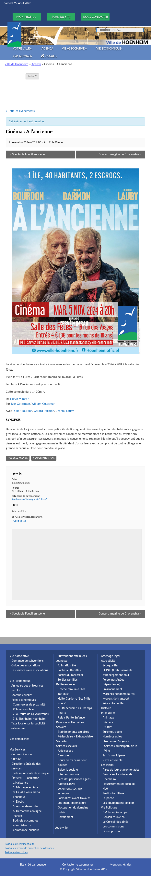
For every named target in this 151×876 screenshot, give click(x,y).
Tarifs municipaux (114, 755)
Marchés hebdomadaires (118, 694)
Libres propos (111, 831)
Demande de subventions (27, 660)
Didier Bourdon (22, 411)
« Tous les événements (20, 111)
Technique (62, 793)
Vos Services (22, 56)
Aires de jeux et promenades (121, 769)
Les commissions (113, 826)
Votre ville (21, 48)
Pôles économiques (23, 700)
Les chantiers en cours (72, 803)
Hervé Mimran (19, 399)
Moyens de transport (116, 698)
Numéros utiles (112, 736)
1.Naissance (20, 782)
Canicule (63, 755)
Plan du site (61, 17)
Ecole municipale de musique (30, 773)
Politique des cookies (16, 852)
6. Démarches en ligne (27, 811)
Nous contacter (95, 17)
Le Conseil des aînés (115, 822)
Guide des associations (25, 665)
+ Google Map (19, 521)
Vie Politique (109, 807)
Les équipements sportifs (118, 803)
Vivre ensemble (112, 760)
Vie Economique (108, 48)
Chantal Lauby (65, 411)
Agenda (47, 48)
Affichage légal (110, 656)
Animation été (67, 665)
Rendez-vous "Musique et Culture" (29, 499)
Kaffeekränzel (66, 784)
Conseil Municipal (114, 817)
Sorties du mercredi (70, 675)
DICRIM (107, 727)
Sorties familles (67, 679)
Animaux (108, 717)
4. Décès (18, 801)
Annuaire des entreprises (27, 685)
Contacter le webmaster (77, 864)
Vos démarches (19, 739)
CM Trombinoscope (115, 812)
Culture (16, 759)
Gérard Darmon (44, 411)
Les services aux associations (29, 670)
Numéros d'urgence (116, 741)
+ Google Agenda (18, 458)
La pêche (108, 798)
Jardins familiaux (113, 793)
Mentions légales (121, 864)
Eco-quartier (111, 665)
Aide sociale (65, 750)
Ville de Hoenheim (16, 64)
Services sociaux (66, 746)
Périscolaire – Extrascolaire (75, 736)
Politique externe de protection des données (29, 848)
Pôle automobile (23, 709)
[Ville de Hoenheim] (14, 34)
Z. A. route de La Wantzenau (31, 714)
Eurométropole (112, 732)
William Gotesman (43, 404)
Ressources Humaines (70, 722)
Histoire (106, 708)
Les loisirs (107, 765)
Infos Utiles (108, 713)
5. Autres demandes (25, 806)
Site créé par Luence (33, 864)
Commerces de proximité (29, 704)
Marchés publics (21, 695)
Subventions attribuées (72, 656)
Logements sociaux (70, 788)
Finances (16, 816)
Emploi (15, 690)
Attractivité (108, 660)
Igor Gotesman (20, 404)
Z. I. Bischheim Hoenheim (29, 718)
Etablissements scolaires (73, 732)
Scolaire (61, 727)
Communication (21, 754)
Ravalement (65, 817)
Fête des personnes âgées (74, 779)
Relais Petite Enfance (71, 717)
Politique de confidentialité (19, 844)
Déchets (108, 722)
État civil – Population (25, 778)
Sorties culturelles (69, 670)
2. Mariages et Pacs (25, 787)
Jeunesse (61, 660)
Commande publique (26, 830)
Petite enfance (65, 684)
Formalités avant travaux (74, 798)
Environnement (112, 689)
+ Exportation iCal (44, 458)
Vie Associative (73, 48)
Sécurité (61, 741)
